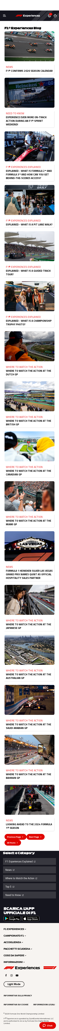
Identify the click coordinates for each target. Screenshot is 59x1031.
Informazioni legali (44, 1004)
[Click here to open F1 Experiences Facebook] (6, 975)
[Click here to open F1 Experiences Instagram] (11, 975)
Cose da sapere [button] (14, 955)
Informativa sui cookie (16, 1004)
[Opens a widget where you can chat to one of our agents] (47, 1026)
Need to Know (13, 895)
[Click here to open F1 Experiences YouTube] (17, 975)
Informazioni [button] (13, 962)
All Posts (11, 842)
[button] (51, 15)
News (8, 870)
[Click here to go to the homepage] (27, 16)
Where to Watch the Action (20, 878)
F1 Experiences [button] (14, 929)
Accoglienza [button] (12, 942)
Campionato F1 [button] (14, 936)
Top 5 (8, 887)
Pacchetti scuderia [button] (17, 949)
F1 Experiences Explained (19, 861)
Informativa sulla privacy (18, 995)
